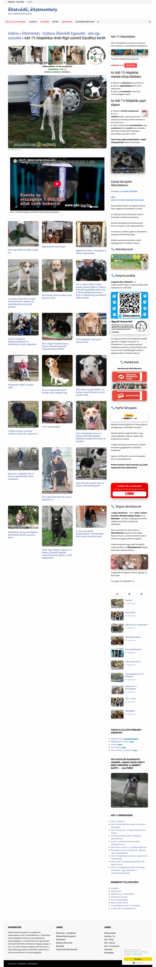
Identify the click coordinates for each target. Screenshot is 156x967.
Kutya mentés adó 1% (133, 662)
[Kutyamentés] (117, 613)
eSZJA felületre (126, 86)
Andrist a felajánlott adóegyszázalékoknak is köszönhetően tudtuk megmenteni (22, 342)
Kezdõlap (33, 22)
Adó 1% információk (111, 946)
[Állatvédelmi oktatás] (117, 637)
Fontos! (114, 744)
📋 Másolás (130, 65)
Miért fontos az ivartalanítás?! (136, 625)
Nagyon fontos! (117, 739)
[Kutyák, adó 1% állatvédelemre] (117, 686)
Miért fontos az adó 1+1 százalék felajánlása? (129, 847)
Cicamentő (108, 949)
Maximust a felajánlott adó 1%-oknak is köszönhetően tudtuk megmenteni (21, 476)
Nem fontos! (116, 747)
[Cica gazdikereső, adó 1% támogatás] (117, 674)
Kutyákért (128, 600)
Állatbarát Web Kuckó (85, 22)
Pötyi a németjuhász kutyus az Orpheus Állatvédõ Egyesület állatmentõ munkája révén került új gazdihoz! (90, 437)
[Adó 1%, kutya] (117, 699)
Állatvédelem (130, 711)
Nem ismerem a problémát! (122, 750)
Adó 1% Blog (109, 939)
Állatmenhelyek (110, 933)
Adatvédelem (22, 964)
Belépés (29, 2)
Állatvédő (44, 22)
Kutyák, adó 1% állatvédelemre (131, 687)
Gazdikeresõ (67, 22)
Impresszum (12, 964)
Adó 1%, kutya (130, 698)
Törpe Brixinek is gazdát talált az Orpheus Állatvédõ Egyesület (90, 484)
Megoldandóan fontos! (120, 741)
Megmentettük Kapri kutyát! (53, 246)
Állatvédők (60, 946)
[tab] (117, 594)
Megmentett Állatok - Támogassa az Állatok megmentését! (91, 251)
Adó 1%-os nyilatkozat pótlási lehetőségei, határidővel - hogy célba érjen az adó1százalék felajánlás (128, 870)
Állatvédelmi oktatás (133, 637)
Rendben (137, 959)
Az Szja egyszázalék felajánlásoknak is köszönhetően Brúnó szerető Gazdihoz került (90, 534)
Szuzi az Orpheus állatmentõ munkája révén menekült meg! (54, 391)
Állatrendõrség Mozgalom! (66, 936)
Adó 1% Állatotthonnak (15, 22)
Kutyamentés (130, 612)
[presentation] (117, 594)
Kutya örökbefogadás (133, 649)
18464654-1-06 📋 (57, 69)
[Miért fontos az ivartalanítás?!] (117, 625)
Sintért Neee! (60, 939)
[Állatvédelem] (117, 711)
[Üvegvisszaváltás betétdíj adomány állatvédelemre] (129, 313)
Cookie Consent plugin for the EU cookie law (138, 963)
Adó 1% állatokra (118, 821)
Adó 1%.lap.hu (109, 943)
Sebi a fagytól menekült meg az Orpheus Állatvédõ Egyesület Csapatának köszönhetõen (55, 346)
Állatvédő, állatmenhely (32, 9)
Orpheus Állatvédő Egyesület (66, 949)
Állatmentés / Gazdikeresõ (66, 933)
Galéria (13, 33)
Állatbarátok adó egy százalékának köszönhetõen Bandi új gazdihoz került (23, 535)
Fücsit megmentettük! (51, 426)
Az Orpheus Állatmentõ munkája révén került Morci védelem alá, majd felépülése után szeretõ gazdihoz (21, 303)
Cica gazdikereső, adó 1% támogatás (125, 905)
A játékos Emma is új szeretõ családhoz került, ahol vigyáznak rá (23, 432)
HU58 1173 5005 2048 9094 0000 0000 (127, 200)
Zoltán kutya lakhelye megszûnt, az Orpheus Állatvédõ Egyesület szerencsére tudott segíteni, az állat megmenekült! (57, 554)
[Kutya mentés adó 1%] (117, 662)
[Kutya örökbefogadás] (117, 649)
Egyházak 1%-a (109, 936)
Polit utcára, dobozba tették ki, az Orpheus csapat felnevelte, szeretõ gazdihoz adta (90, 392)
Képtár (55, 22)
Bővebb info (138, 954)
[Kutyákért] (117, 600)
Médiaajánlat (32, 964)
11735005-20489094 (128, 191)
